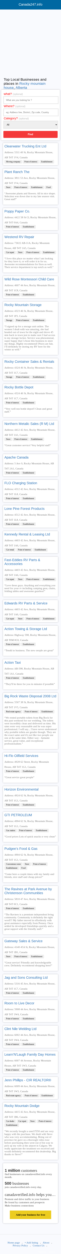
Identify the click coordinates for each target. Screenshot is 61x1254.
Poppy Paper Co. (17, 211)
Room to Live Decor (19, 1003)
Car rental (10, 550)
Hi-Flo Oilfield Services (21, 756)
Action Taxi (12, 662)
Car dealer (10, 1121)
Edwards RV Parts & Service (25, 603)
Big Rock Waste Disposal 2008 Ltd (30, 696)
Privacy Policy (20, 1245)
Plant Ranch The (16, 172)
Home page (14, 1242)
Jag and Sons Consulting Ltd (26, 977)
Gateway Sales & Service (23, 941)
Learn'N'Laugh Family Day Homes (30, 1054)
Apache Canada (16, 457)
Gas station (10, 830)
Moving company (13, 161)
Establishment (46, 161)
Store (8, 187)
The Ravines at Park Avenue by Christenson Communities (28, 891)
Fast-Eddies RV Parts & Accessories (22, 562)
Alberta (21, 87)
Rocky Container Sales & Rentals (29, 361)
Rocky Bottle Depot (18, 387)
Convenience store (13, 864)
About (46, 1242)
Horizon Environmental (21, 789)
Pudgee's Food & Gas (20, 848)
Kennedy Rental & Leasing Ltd (27, 534)
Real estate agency (13, 711)
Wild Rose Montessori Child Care (29, 279)
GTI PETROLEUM (18, 815)
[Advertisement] (30, 42)
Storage (9, 320)
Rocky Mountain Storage (23, 305)
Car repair (10, 252)
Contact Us (38, 1245)
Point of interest (30, 161)
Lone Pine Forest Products (24, 508)
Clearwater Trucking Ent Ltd (25, 146)
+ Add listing (31, 1242)
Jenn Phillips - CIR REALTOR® (27, 1080)
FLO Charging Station (20, 483)
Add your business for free (30, 1214)
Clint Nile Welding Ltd (20, 1029)
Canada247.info (30, 4)
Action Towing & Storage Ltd (25, 629)
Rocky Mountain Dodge (21, 1106)
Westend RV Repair (19, 237)
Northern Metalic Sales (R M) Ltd (29, 424)
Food (48, 187)
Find (30, 134)
